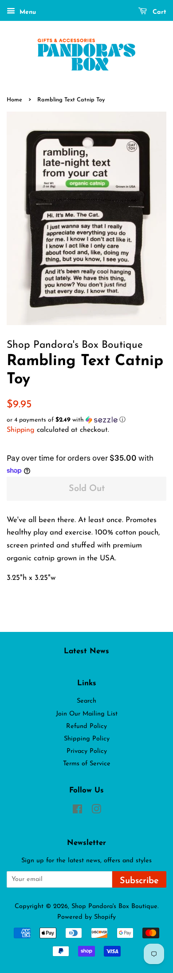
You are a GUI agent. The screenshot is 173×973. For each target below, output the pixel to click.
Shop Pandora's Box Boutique (114, 906)
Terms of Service (86, 763)
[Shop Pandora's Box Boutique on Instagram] (96, 811)
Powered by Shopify (86, 917)
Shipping (21, 430)
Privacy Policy (87, 751)
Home (14, 100)
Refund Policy (86, 726)
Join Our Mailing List (87, 714)
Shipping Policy (87, 739)
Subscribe (139, 881)
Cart (158, 12)
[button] (86, 420)
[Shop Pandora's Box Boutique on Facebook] (77, 811)
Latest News (86, 651)
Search (86, 701)
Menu (26, 12)
